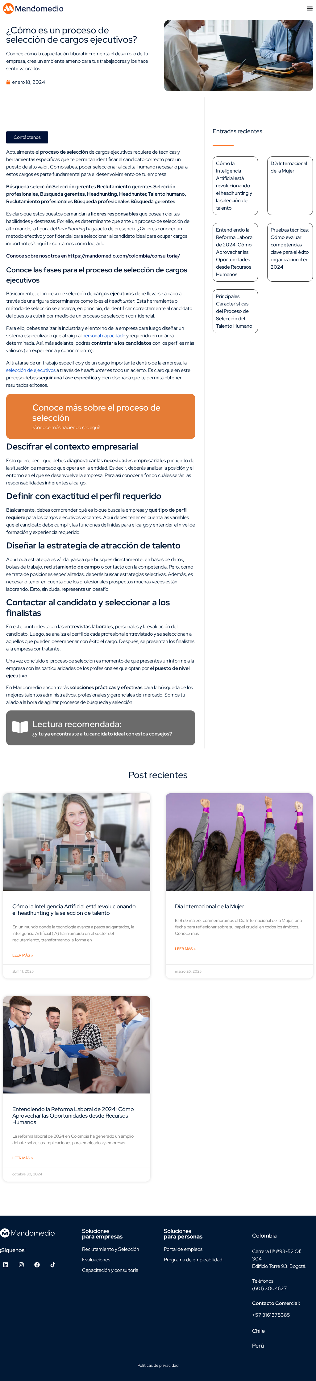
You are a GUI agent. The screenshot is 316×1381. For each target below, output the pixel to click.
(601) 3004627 (269, 1288)
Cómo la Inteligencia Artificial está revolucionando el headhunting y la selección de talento (234, 185)
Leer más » (22, 955)
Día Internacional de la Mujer (209, 906)
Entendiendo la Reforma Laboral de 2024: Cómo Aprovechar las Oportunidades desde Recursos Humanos (234, 252)
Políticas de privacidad (158, 1365)
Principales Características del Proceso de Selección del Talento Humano (234, 311)
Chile (258, 1330)
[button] (280, 1235)
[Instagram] (21, 1264)
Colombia (264, 1235)
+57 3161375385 (271, 1315)
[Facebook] (37, 1264)
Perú (258, 1345)
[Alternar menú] (310, 8)
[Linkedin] (5, 1264)
